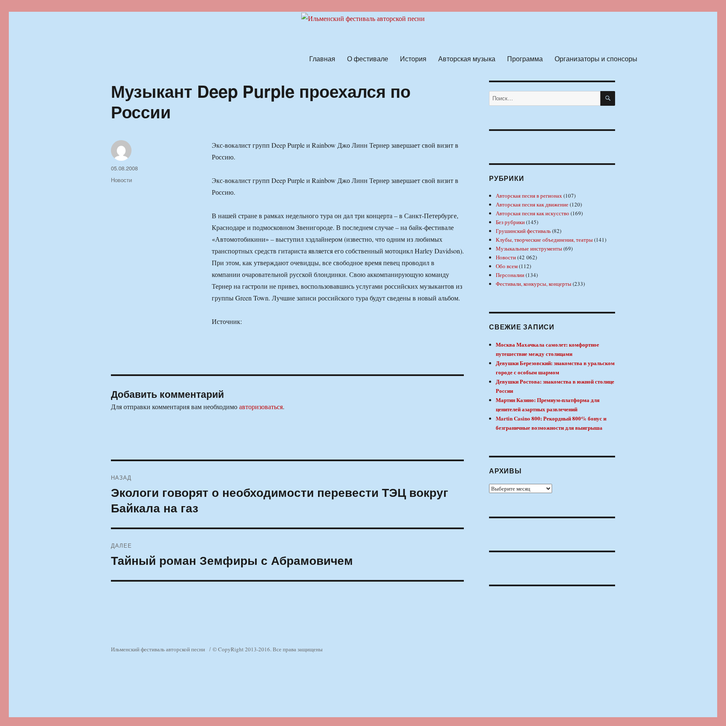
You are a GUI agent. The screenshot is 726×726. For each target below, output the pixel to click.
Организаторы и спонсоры (596, 58)
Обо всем (507, 266)
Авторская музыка (466, 58)
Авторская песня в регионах (529, 195)
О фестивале (367, 58)
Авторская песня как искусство (532, 213)
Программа (525, 58)
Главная (322, 58)
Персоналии (510, 275)
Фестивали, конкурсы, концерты (533, 283)
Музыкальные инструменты (529, 248)
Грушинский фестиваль (523, 231)
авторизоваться (261, 406)
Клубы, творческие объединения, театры (544, 239)
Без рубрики (510, 222)
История (413, 58)
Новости (121, 180)
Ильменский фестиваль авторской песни (158, 649)
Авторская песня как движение (532, 204)
